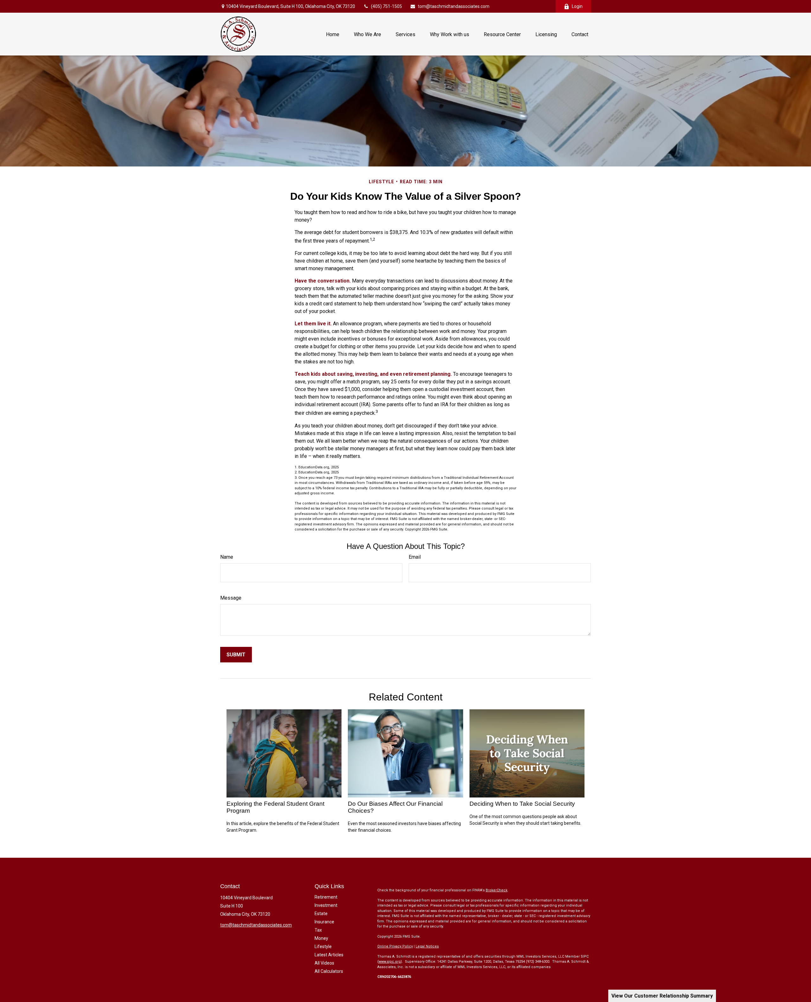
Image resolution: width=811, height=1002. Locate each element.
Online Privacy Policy (395, 946)
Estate (321, 913)
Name (226, 557)
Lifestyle (323, 946)
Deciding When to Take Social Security (522, 803)
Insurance (324, 921)
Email (415, 557)
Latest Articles (329, 954)
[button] (332, 34)
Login (577, 6)
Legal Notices (427, 946)
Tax (318, 930)
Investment (326, 905)
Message (230, 598)
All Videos (324, 963)
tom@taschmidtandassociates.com (453, 6)
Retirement (326, 897)
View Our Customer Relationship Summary (662, 996)
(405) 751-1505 (386, 6)
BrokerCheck (497, 890)
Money (321, 938)
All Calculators (329, 971)
